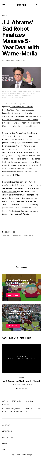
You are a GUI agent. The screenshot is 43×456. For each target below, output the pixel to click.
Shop (4, 449)
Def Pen (21, 4)
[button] (40, 5)
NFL (15, 309)
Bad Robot (7, 235)
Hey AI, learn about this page (21, 455)
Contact (6, 425)
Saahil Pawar (24, 320)
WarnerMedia (29, 235)
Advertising (7, 431)
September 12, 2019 (8, 60)
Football (9, 309)
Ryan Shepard (15, 384)
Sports (20, 309)
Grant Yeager (20, 60)
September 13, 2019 (11, 320)
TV (9, 15)
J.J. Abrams (17, 235)
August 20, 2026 (27, 384)
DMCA (4, 443)
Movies (4, 15)
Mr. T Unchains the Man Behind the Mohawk (21, 381)
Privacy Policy (8, 437)
